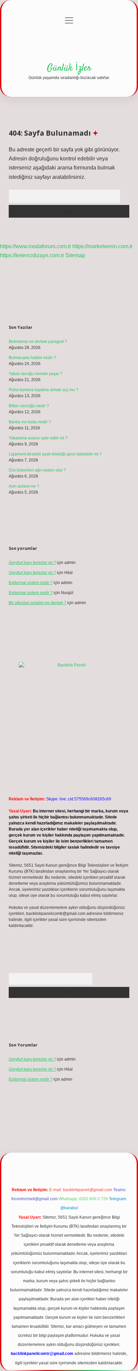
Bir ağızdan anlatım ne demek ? (37, 602)
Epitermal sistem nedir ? (31, 582)
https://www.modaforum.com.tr (35, 246)
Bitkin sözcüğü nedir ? (29, 406)
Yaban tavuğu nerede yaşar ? (35, 373)
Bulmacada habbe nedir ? (32, 357)
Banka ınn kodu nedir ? (30, 422)
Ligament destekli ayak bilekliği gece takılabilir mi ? (55, 454)
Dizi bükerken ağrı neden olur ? (37, 470)
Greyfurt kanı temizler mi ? (32, 562)
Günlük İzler (69, 68)
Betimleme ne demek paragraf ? (38, 341)
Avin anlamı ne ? (24, 486)
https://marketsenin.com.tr (102, 246)
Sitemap (75, 255)
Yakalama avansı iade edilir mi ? (38, 438)
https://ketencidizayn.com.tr (32, 255)
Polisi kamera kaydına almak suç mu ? (43, 389)
